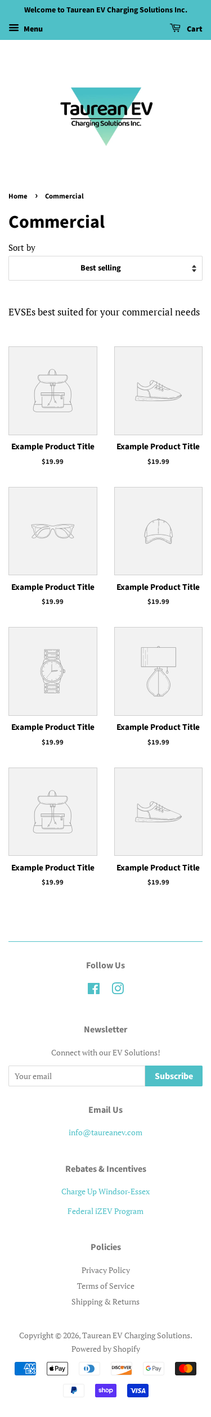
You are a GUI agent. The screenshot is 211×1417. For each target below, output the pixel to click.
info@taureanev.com (105, 1132)
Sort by (21, 247)
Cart (194, 29)
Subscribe (174, 1076)
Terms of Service (105, 1285)
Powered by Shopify (105, 1348)
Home (18, 196)
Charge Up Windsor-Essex (105, 1191)
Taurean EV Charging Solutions (136, 1335)
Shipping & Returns (105, 1301)
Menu (32, 29)
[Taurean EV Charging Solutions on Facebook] (93, 990)
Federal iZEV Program (105, 1211)
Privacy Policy (106, 1270)
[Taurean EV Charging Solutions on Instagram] (117, 990)
